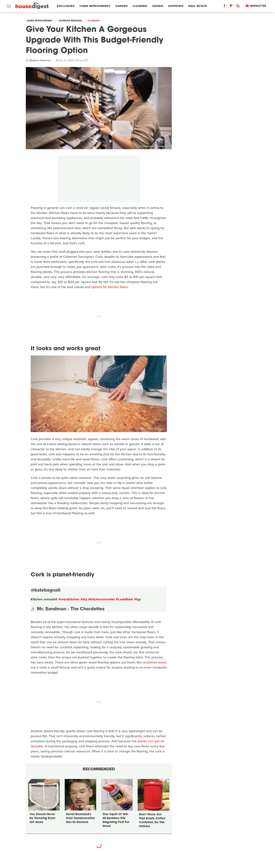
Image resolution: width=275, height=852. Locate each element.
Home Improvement (95, 6)
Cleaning (140, 6)
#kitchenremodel (101, 599)
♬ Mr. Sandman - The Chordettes (68, 608)
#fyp (137, 599)
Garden (121, 6)
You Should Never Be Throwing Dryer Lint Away (42, 818)
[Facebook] (224, 6)
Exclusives (65, 6)
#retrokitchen (69, 599)
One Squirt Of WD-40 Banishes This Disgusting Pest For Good (116, 820)
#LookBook (124, 599)
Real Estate (197, 6)
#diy (83, 599)
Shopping (175, 6)
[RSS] (237, 6)
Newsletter (258, 6)
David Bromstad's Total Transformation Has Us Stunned (80, 818)
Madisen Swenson (40, 60)
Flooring (94, 20)
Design (157, 6)
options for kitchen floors (109, 287)
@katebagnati (46, 589)
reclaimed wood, (155, 662)
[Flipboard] (231, 6)
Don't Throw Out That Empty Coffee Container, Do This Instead (152, 820)
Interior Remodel (70, 20)
